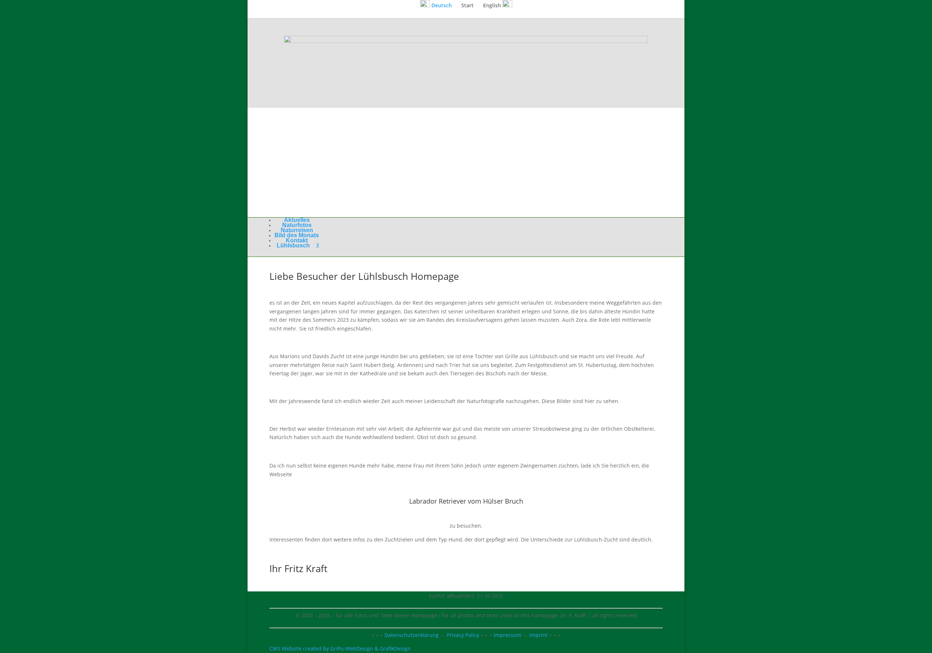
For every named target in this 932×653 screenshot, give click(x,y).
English (492, 5)
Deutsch (441, 5)
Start (467, 6)
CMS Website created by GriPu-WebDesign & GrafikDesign (340, 648)
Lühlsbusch (293, 245)
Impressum (508, 635)
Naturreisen (297, 230)
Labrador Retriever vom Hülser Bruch (466, 501)
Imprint (538, 635)
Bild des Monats (297, 235)
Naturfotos (297, 225)
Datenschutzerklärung (411, 635)
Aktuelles (297, 220)
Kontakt (297, 240)
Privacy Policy (463, 635)
